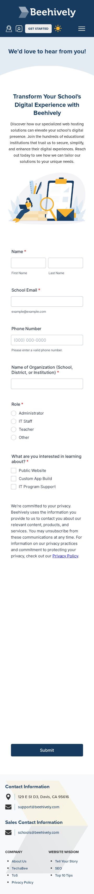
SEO (58, 868)
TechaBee (20, 868)
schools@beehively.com (38, 832)
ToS (15, 875)
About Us (19, 861)
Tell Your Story (66, 861)
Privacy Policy (22, 882)
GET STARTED (38, 28)
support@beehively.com (38, 807)
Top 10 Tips (64, 875)
